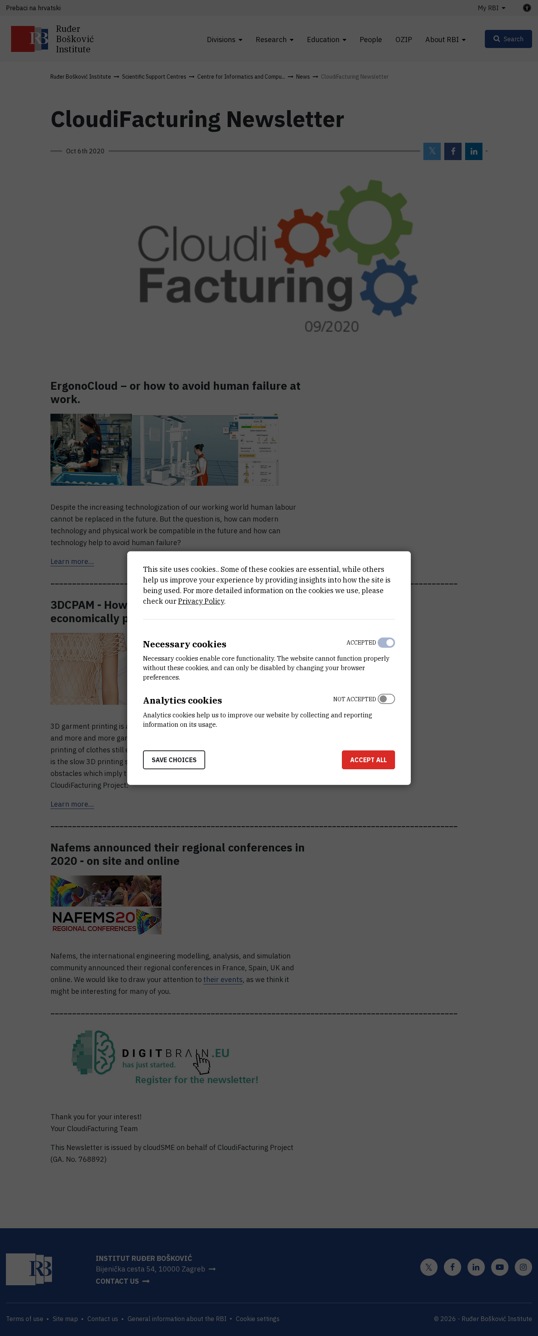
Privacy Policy (201, 600)
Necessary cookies (184, 643)
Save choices (174, 760)
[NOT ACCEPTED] (386, 710)
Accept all (368, 760)
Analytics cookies (182, 700)
